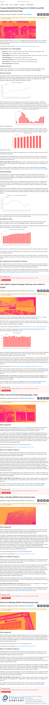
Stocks (2, 4)
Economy (15, 4)
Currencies (22, 4)
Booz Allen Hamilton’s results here (18, 366)
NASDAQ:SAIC (39, 317)
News (6, 4)
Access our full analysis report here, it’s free (23, 447)
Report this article (6, 280)
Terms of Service (42, 703)
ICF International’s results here (35, 366)
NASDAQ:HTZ (23, 427)
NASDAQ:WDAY (26, 529)
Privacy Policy (33, 703)
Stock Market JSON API (30, 696)
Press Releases (29, 4)
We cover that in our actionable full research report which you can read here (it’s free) (19, 272)
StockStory (29, 14)
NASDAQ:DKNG (30, 635)
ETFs (11, 4)
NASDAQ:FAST (16, 40)
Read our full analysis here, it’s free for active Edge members (32, 326)
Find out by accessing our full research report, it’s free (27, 46)
